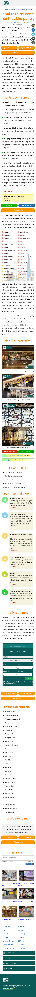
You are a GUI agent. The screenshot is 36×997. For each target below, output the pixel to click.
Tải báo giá (27, 205)
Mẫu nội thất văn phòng (18, 455)
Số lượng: (25, 673)
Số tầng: (25, 666)
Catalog (8, 958)
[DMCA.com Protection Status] (8, 989)
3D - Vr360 (9, 968)
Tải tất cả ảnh (26, 451)
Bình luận (16, 22)
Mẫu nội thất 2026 (11, 963)
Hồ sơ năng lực (10, 952)
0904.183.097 (27, 48)
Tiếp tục (29, 678)
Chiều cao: (10, 673)
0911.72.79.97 (10, 48)
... (10, 507)
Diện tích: (10, 666)
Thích (7, 22)
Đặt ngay (10, 205)
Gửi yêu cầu (19, 53)
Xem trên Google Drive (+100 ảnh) (19, 459)
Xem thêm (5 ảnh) (10, 451)
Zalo (33, 34)
